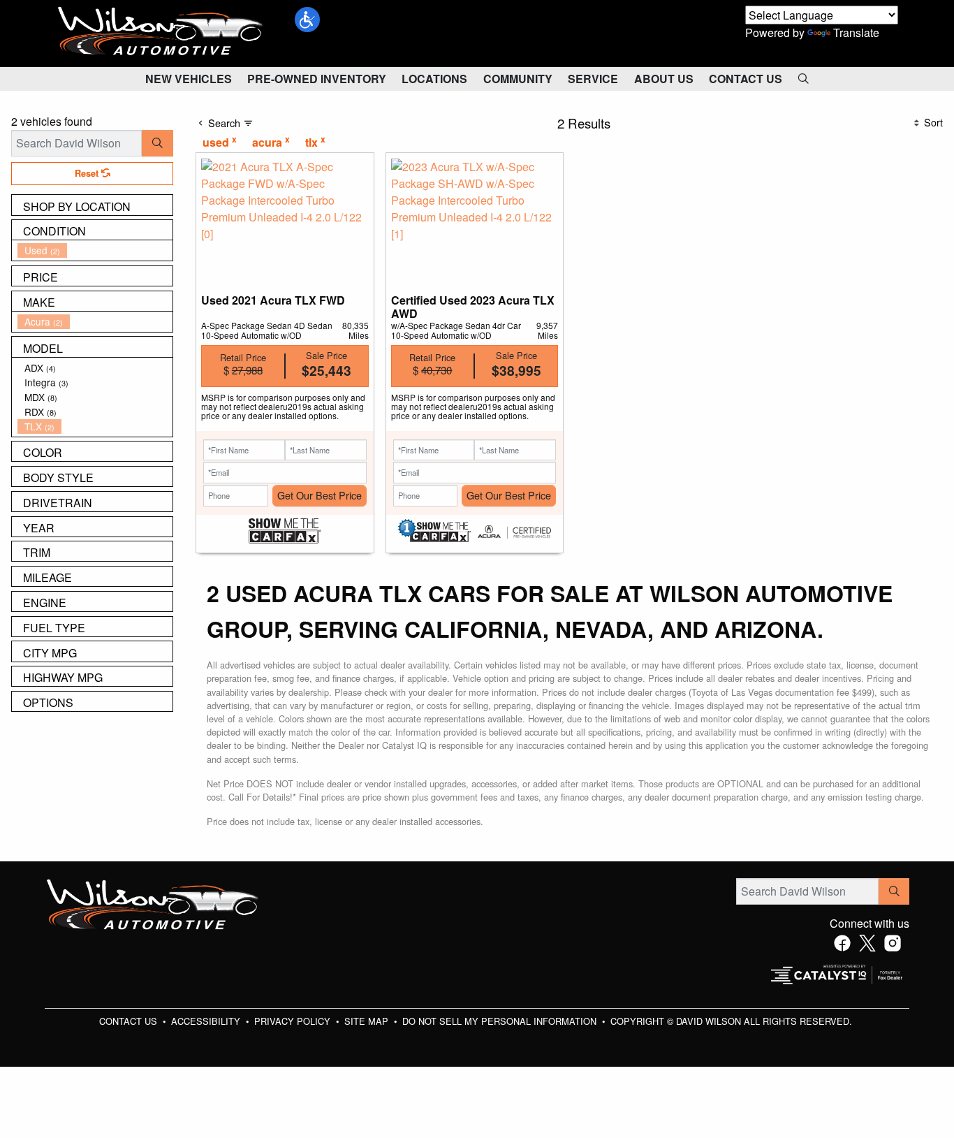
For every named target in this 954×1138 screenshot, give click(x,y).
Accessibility (207, 1021)
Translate (856, 32)
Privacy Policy (293, 1021)
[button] (307, 20)
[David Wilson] (160, 32)
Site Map (367, 1021)
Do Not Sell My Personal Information (500, 1021)
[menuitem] (95, 250)
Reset (88, 173)
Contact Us (129, 1021)
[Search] (157, 143)
